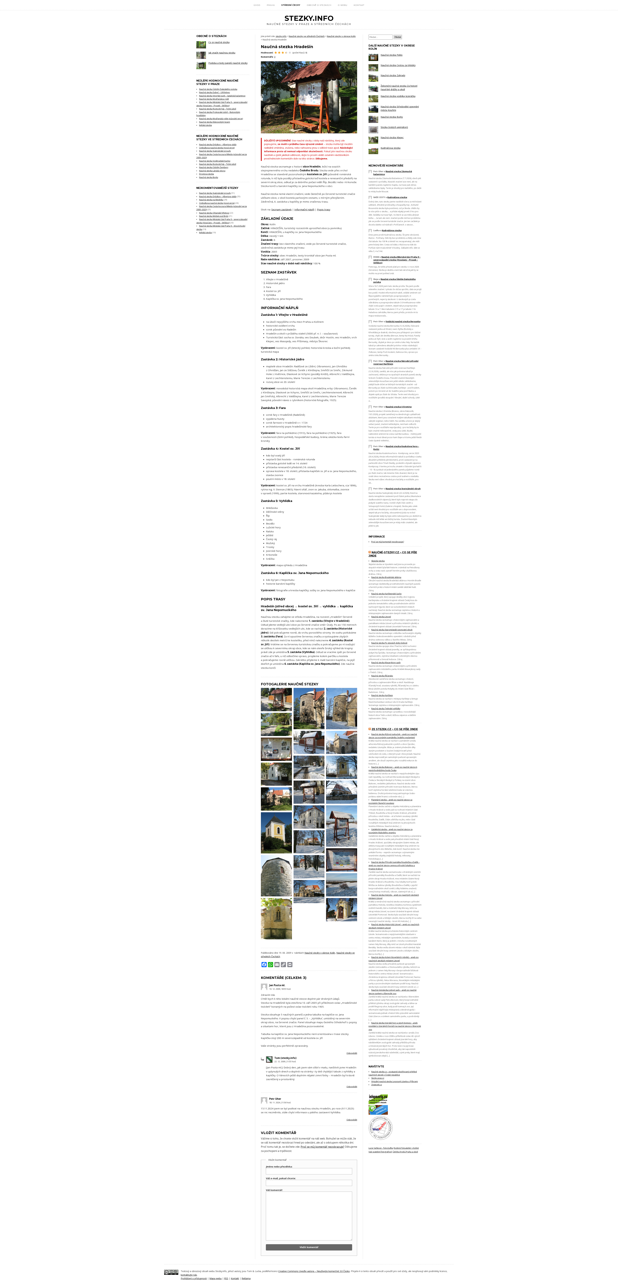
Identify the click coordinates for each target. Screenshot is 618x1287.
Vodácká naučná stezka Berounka (403, 321)
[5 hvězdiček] (289, 52)
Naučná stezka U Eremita (399, 406)
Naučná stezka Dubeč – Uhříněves (214, 92)
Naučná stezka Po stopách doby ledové (389, 643)
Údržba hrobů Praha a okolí (405, 1151)
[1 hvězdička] (275, 52)
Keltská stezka (205, 125)
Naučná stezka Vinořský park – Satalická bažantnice (222, 95)
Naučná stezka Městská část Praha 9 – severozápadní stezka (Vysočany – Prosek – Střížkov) (397, 260)
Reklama (246, 1278)
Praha (271, 5)
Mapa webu (215, 1278)
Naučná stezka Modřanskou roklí (214, 99)
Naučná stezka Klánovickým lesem (214, 122)
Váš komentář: (274, 1190)
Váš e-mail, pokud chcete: (281, 1178)
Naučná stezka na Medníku (211, 199)
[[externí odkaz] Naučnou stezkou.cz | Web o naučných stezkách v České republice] (378, 1114)
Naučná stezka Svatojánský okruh (403, 488)
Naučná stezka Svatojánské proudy (215, 151)
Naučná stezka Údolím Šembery (213, 167)
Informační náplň (304, 209)
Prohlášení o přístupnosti (194, 1278)
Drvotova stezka (206, 174)
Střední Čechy (290, 5)
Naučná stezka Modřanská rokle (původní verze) (221, 118)
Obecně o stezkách (319, 5)
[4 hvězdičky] (286, 52)
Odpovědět (351, 1053)
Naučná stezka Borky (208, 177)
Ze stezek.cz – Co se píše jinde (395, 729)
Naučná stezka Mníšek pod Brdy (213, 216)
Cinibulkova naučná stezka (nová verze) (217, 147)
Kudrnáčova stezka (397, 197)
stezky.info (309, 20)
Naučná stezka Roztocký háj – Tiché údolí (217, 108)
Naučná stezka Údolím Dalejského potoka (218, 89)
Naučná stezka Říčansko (382, 675)
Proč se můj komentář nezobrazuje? (322, 1146)
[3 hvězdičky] (282, 52)
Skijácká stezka (378, 561)
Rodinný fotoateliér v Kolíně (406, 1148)
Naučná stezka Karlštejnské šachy (386, 593)
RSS (226, 1278)
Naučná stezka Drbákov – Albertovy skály (217, 144)
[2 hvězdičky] (279, 52)
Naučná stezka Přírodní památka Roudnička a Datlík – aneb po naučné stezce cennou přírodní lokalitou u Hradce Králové (394, 865)
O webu (342, 5)
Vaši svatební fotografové (380, 1151)
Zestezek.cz (376, 1084)
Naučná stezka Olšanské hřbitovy (214, 213)
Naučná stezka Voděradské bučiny (214, 161)
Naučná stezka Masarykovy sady (386, 662)
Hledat (397, 37)
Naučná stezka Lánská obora (212, 170)
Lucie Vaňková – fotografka (381, 1148)
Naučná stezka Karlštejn (382, 695)
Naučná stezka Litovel (381, 616)
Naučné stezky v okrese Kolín (319, 952)
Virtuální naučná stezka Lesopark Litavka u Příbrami (394, 1081)
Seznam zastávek (281, 209)
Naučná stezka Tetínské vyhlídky (385, 708)
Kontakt (359, 5)
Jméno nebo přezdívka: (279, 1166)
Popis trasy (323, 209)
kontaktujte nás (189, 1274)
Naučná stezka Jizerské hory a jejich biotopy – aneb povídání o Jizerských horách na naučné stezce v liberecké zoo (395, 1026)
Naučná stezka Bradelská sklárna (386, 577)
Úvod (257, 5)
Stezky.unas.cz (377, 1078)
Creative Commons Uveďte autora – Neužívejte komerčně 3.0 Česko (314, 1271)
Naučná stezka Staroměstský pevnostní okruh (391, 629)
